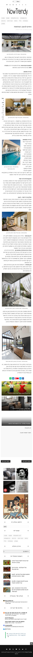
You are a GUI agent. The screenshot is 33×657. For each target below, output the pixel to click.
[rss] (26, 4)
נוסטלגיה (25, 21)
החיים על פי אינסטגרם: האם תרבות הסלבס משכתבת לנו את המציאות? (20, 589)
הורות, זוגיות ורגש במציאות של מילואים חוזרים (14, 626)
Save (16, 378)
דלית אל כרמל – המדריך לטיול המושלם (13, 623)
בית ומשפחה (23, 18)
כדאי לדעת (8, 629)
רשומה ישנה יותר (5, 461)
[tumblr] (22, 4)
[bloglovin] (7, 4)
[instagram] (13, 4)
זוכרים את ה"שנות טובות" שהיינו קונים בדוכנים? (19, 393)
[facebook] (19, 4)
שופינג (3, 23)
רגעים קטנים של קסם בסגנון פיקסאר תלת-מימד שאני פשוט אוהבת (16, 602)
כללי (20, 21)
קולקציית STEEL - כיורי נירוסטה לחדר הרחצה (19, 423)
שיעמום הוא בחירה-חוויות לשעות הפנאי (14, 621)
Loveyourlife (8, 625)
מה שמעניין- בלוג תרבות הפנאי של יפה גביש (16, 612)
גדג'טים (3, 21)
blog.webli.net (9, 600)
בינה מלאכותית (15, 18)
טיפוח (15, 21)
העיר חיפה (10, 21)
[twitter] (16, 4)
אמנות (7, 18)
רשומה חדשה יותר (27, 461)
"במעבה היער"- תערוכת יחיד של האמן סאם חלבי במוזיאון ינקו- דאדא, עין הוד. (15, 614)
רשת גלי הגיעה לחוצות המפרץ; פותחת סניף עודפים (16, 619)
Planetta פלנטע (9, 618)
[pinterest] (10, 4)
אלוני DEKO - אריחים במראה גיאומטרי (21, 408)
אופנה (3, 18)
